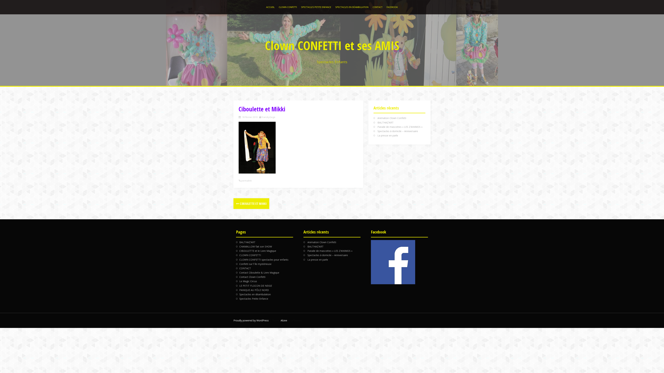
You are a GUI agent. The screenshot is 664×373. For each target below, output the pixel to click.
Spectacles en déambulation (351, 7)
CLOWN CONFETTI (288, 7)
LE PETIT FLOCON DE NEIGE (255, 285)
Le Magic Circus (248, 281)
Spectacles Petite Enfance (316, 7)
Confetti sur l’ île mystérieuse (255, 264)
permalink (246, 180)
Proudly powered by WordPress (251, 320)
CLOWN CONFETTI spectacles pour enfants (263, 259)
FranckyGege (268, 117)
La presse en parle (387, 135)
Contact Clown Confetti (252, 277)
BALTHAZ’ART (385, 122)
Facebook (392, 7)
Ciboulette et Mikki (253, 204)
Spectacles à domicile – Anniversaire (397, 131)
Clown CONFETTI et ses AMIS (332, 45)
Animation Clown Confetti (391, 118)
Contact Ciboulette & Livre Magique (259, 272)
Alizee (284, 320)
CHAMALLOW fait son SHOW (255, 246)
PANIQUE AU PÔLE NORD (254, 290)
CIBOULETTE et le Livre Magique (257, 250)
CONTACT (377, 7)
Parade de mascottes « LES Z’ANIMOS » (399, 126)
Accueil (270, 7)
